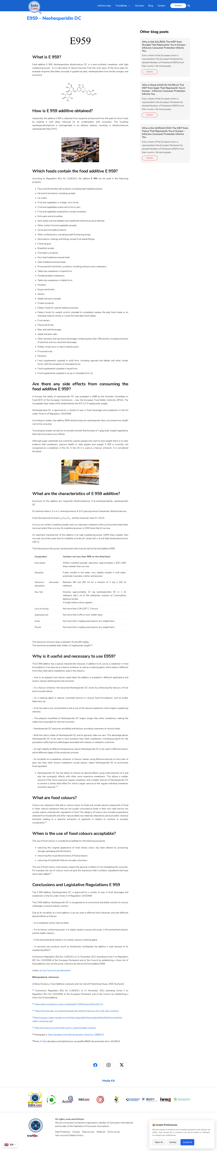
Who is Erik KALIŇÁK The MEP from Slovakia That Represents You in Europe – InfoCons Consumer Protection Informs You (164, 46)
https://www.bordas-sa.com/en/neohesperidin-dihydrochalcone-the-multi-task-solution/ (77, 1011)
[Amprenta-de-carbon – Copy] (51, 1099)
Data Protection (62, 1131)
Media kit (101, 1131)
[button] (129, 5)
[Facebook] (95, 1065)
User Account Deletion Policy (69, 1135)
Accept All (187, 1142)
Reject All (159, 1142)
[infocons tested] (100, 1099)
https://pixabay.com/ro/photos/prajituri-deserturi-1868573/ (76, 1034)
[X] (121, 1065)
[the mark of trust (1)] (116, 1099)
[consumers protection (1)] (133, 1099)
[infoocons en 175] (84, 1099)
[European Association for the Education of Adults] (182, 1099)
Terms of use (113, 1131)
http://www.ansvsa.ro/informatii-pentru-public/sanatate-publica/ (66, 1028)
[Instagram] (108, 1065)
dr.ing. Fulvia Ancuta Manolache (55, 970)
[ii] (92, 373)
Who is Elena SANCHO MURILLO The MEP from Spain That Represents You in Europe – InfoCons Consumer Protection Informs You (163, 89)
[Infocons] (35, 1099)
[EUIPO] (149, 1099)
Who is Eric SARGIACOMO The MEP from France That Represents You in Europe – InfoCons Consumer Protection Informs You (165, 132)
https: (44, 1041)
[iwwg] (165, 1099)
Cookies (76, 1131)
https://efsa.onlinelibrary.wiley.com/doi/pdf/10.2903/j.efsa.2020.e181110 (68, 1004)
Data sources (88, 1131)
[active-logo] (68, 1099)
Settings (172, 1142)
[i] (41, 75)
